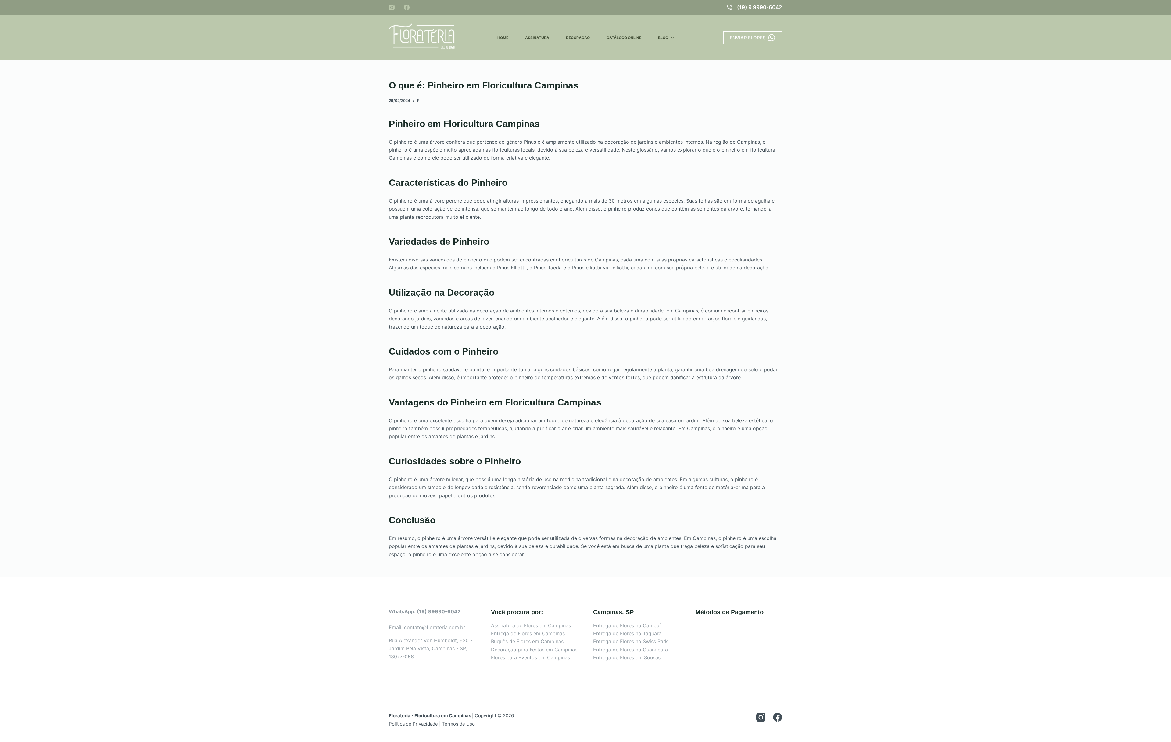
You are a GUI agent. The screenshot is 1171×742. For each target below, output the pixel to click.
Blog (663, 37)
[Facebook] (407, 7)
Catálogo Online (624, 37)
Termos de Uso (458, 724)
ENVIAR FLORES (748, 38)
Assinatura (537, 37)
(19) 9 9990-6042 (759, 7)
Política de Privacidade (413, 724)
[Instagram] (392, 7)
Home (502, 37)
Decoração (578, 37)
